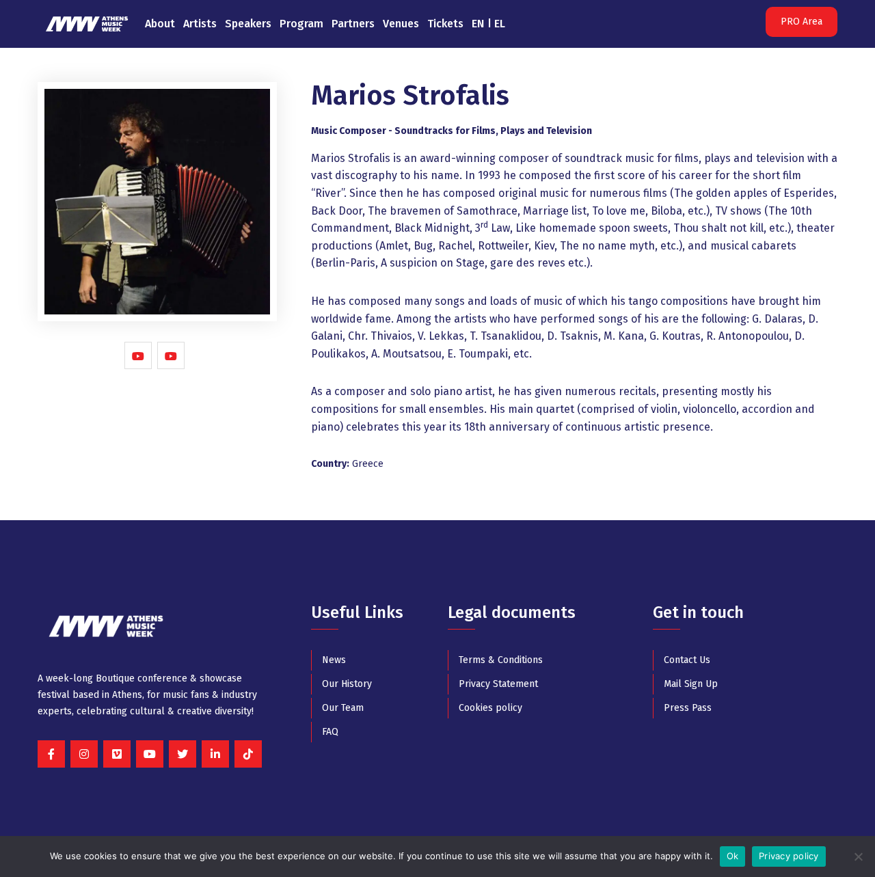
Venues (401, 23)
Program (301, 23)
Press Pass (688, 708)
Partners (353, 23)
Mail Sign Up (691, 684)
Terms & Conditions (501, 660)
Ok (733, 855)
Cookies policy (490, 708)
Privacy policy (789, 855)
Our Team (343, 708)
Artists (200, 23)
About (160, 23)
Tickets (445, 23)
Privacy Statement (498, 684)
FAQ (330, 732)
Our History (347, 684)
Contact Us (687, 660)
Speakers (248, 23)
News (334, 660)
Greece (367, 464)
